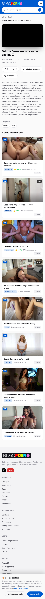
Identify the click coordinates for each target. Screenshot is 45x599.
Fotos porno (7, 485)
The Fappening (8, 566)
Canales (5, 496)
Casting (10, 17)
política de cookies (21, 588)
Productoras (7, 522)
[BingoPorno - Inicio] (19, 3)
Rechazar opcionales (15, 594)
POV (13, 126)
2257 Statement (8, 548)
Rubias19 (5, 563)
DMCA (4, 552)
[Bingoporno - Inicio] (16, 455)
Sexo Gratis (6, 570)
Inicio (4, 17)
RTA (10, 470)
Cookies (5, 544)
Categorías (6, 482)
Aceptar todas (35, 594)
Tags (4, 489)
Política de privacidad (10, 541)
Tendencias (6, 503)
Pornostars (6, 493)
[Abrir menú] (40, 3)
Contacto (5, 515)
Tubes (4, 500)
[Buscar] (39, 10)
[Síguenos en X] (4, 470)
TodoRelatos (7, 574)
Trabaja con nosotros (10, 526)
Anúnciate (6, 529)
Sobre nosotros (8, 518)
